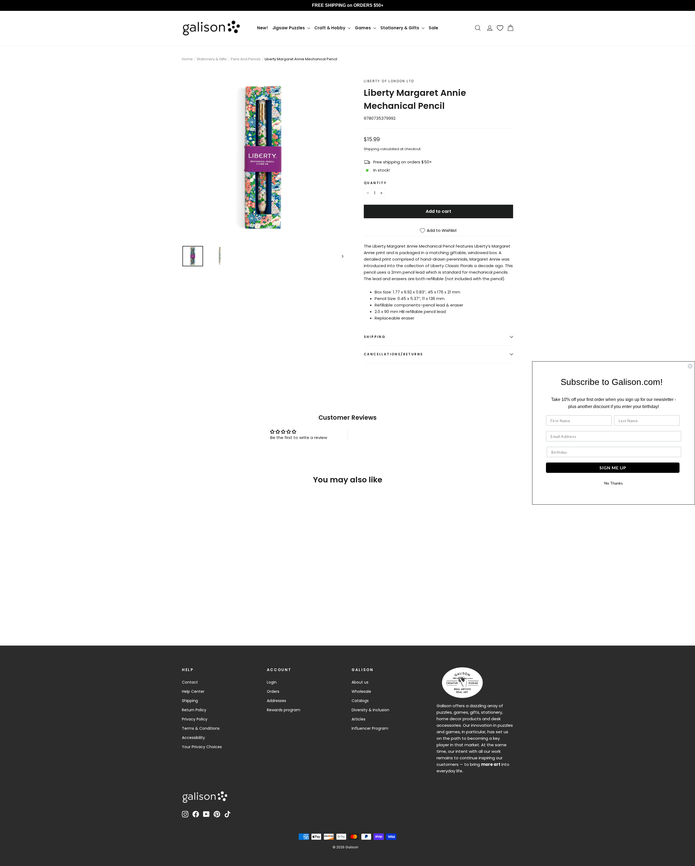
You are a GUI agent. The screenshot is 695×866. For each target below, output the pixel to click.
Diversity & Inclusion (370, 710)
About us (360, 682)
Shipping (371, 149)
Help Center (193, 691)
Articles (358, 719)
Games (363, 28)
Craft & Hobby (330, 28)
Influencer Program (370, 728)
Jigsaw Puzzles (289, 28)
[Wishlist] (500, 28)
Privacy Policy (194, 719)
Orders (273, 691)
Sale (433, 28)
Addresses (276, 700)
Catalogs (360, 700)
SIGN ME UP (612, 467)
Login (272, 682)
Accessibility (193, 737)
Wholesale (361, 691)
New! (262, 28)
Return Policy (194, 710)
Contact (190, 682)
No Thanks (613, 483)
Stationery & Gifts (400, 28)
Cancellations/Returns (393, 354)
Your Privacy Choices (202, 747)
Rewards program (283, 710)
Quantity (375, 183)
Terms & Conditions (201, 728)
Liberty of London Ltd (389, 81)
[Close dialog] (690, 366)
